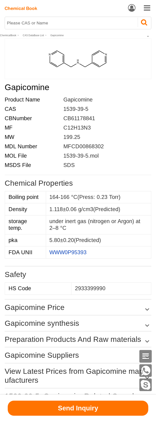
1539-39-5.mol (81, 156)
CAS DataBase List (33, 35)
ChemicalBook (8, 35)
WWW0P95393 (68, 252)
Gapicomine (57, 35)
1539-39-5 (75, 109)
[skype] (145, 384)
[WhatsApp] (145, 370)
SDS (69, 165)
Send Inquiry (78, 408)
